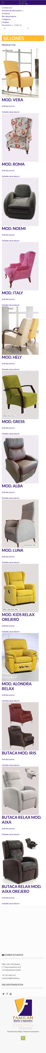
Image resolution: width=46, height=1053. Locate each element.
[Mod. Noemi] (20, 201)
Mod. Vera (12, 99)
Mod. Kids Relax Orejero (18, 617)
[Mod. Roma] (20, 137)
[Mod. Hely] (20, 330)
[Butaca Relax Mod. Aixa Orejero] (20, 859)
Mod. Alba (12, 485)
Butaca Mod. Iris (19, 753)
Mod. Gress (13, 421)
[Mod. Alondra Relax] (20, 657)
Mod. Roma (13, 164)
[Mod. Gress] (20, 394)
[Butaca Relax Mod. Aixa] (20, 790)
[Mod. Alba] (20, 459)
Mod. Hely (12, 357)
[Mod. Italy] (20, 266)
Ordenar (5, 22)
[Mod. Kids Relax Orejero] (20, 588)
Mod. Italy (12, 292)
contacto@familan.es (11, 978)
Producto (6, 13)
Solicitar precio (8, 106)
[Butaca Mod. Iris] (20, 726)
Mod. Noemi (14, 228)
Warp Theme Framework (28, 1031)
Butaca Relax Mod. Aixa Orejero (21, 889)
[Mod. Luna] (20, 523)
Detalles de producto (11, 112)
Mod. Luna (12, 550)
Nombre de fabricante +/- (13, 10)
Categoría (6, 19)
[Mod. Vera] (20, 73)
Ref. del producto (9, 16)
